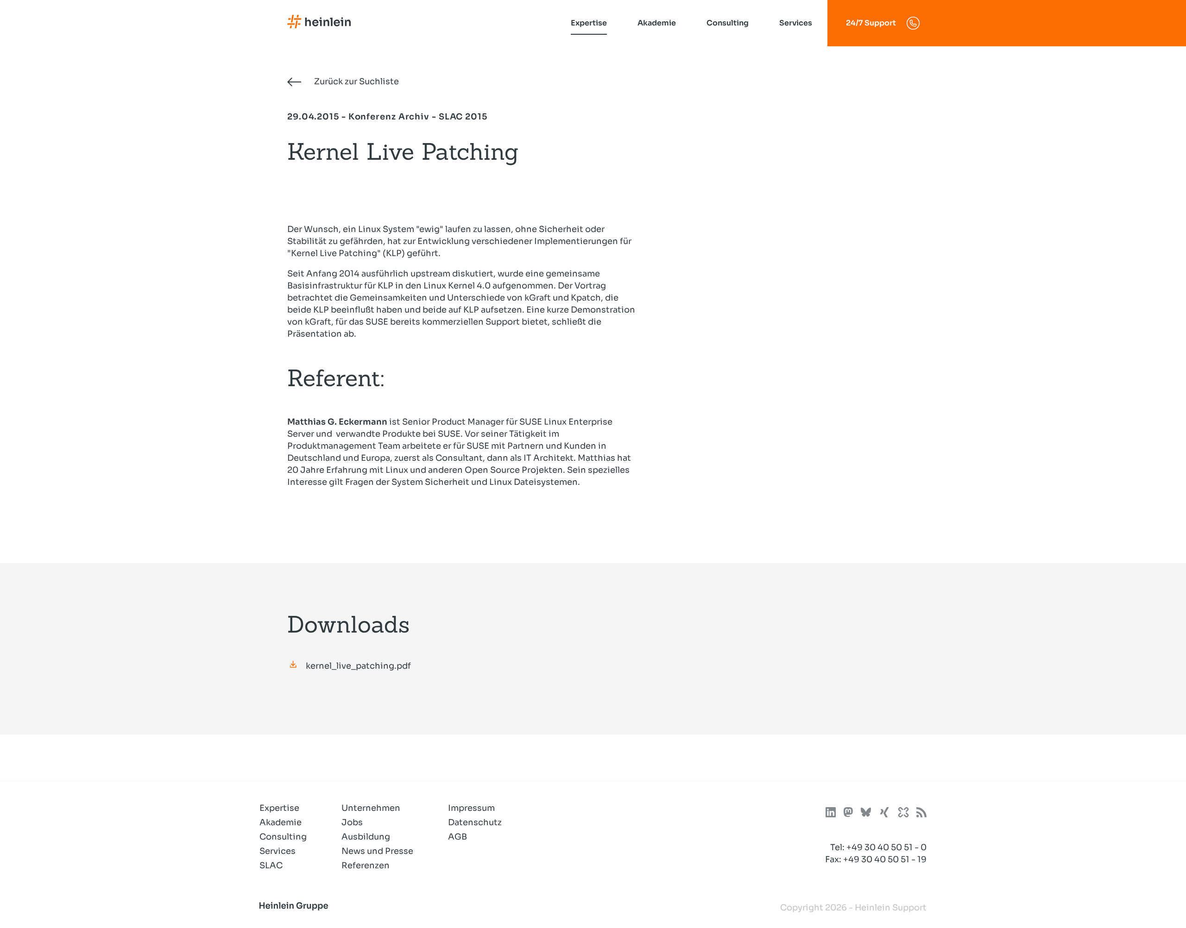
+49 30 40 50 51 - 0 (886, 847)
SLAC (271, 865)
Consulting (728, 23)
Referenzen (365, 865)
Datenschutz (475, 822)
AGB (457, 837)
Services (795, 23)
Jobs (352, 822)
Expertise (589, 23)
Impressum (471, 808)
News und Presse (377, 851)
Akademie (656, 23)
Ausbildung (365, 837)
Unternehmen (370, 808)
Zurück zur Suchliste (355, 81)
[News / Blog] (921, 814)
